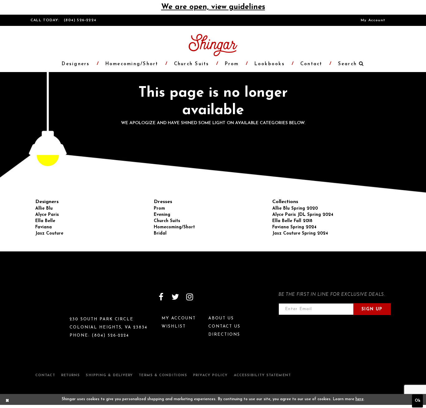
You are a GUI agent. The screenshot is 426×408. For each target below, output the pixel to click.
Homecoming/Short (174, 227)
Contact (45, 375)
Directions (224, 335)
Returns (70, 375)
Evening (162, 214)
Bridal (160, 233)
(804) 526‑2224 (80, 20)
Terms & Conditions (163, 375)
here (360, 399)
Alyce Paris (47, 214)
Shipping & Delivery (109, 375)
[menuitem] (373, 20)
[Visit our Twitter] (175, 297)
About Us (221, 318)
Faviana (43, 227)
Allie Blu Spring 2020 (295, 208)
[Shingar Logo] (57, 301)
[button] (347, 64)
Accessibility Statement (262, 375)
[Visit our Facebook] (160, 297)
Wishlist (174, 326)
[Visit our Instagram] (189, 297)
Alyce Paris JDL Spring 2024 (302, 214)
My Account (373, 20)
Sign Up (372, 309)
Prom (159, 208)
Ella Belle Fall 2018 (292, 221)
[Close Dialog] (7, 400)
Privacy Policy (210, 375)
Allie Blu (44, 208)
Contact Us (224, 326)
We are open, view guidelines (213, 7)
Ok (417, 401)
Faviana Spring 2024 (294, 227)
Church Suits (167, 221)
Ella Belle (45, 221)
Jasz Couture (49, 233)
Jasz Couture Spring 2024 (300, 233)
